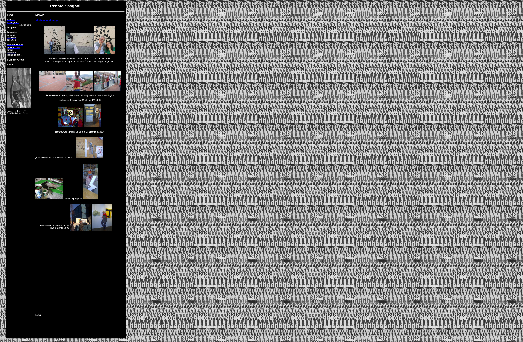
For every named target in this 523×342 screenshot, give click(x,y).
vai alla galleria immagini (47, 20)
